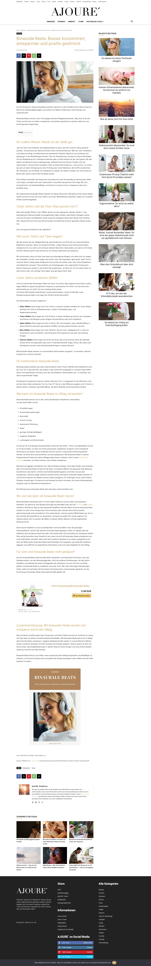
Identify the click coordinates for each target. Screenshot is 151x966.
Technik (101, 936)
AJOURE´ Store (63, 896)
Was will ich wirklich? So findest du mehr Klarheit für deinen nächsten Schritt (54, 842)
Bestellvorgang (63, 893)
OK (114, 962)
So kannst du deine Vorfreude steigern (117, 59)
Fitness (101, 899)
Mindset (23, 30)
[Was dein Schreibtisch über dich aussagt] (117, 253)
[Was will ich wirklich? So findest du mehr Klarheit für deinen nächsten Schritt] (55, 829)
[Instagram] (36, 802)
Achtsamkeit (26, 768)
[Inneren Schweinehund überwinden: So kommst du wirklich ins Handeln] (117, 76)
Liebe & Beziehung (105, 916)
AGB (59, 890)
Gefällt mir (88, 943)
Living (101, 923)
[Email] (39, 55)
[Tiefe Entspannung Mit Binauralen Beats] (32, 595)
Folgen (89, 947)
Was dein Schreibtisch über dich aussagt (116, 265)
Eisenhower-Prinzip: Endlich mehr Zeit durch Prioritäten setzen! (116, 176)
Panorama (102, 929)
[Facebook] (18, 55)
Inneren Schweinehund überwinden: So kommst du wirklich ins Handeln (117, 90)
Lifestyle (102, 919)
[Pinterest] (29, 55)
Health (101, 909)
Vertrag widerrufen (64, 903)
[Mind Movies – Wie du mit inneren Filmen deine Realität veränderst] (55, 855)
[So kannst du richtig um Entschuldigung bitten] (117, 311)
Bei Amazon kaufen (83, 595)
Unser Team (62, 919)
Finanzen (102, 896)
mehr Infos (30, 609)
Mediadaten (62, 923)
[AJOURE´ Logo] (75, 11)
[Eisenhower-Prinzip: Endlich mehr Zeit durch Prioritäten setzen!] (117, 163)
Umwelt (101, 939)
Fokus (33, 768)
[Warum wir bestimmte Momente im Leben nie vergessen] (81, 829)
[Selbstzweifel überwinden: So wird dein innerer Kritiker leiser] (117, 134)
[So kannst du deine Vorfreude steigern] (117, 47)
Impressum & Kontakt (65, 929)
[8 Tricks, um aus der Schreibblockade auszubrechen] (117, 282)
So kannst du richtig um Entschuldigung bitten (117, 324)
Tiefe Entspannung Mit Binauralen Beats (70, 586)
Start (17, 30)
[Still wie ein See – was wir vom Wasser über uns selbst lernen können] (28, 855)
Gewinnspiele (103, 906)
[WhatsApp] (34, 55)
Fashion (101, 893)
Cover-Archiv (62, 916)
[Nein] (148, 963)
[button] (132, 21)
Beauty (101, 890)
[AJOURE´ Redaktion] (24, 793)
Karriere (101, 913)
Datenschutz (62, 926)
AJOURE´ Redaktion (40, 786)
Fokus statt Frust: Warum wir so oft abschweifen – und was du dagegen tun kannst (81, 867)
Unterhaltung (103, 943)
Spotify (89, 505)
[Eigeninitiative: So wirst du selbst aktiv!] (117, 192)
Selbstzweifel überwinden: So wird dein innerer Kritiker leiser (116, 146)
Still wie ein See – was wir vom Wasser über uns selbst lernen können (26, 867)
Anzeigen (28, 132)
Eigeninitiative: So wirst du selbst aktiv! (117, 205)
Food (100, 903)
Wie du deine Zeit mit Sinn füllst (116, 119)
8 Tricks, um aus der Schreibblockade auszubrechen (117, 295)
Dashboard (62, 899)
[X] (24, 55)
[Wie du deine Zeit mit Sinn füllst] (117, 108)
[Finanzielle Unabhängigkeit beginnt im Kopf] (28, 829)
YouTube (79, 505)
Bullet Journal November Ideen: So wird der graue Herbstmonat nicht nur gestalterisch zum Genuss (116, 235)
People (101, 933)
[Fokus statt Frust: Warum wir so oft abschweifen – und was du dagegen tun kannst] (81, 855)
